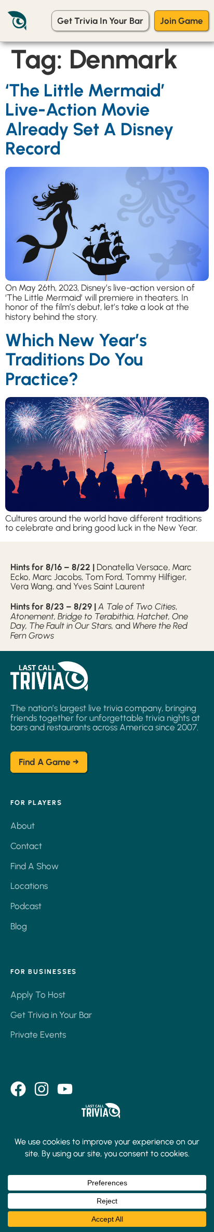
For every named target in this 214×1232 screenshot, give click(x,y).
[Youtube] (65, 1089)
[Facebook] (18, 1089)
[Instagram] (41, 1089)
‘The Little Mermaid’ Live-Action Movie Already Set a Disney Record (89, 119)
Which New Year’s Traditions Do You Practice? (76, 360)
